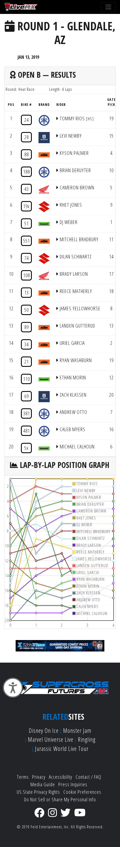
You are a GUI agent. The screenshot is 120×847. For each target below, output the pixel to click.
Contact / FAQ (88, 776)
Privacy (38, 776)
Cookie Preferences (82, 792)
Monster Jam (77, 730)
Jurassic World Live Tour (61, 749)
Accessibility (60, 776)
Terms (23, 776)
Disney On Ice (44, 730)
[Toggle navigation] (108, 7)
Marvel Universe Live (50, 739)
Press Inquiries (72, 784)
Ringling (86, 739)
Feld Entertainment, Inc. (50, 826)
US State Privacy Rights (38, 792)
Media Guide (42, 784)
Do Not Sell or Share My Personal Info (60, 799)
